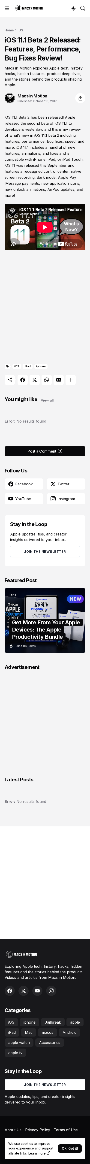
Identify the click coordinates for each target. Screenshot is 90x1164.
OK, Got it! (70, 1148)
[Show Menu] (7, 8)
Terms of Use (66, 1130)
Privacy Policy (37, 1130)
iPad (28, 366)
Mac (29, 1032)
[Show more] (71, 380)
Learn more (37, 1153)
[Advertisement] (45, 308)
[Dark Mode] (73, 8)
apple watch (19, 1042)
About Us (13, 1130)
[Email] (59, 380)
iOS (20, 30)
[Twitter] (35, 380)
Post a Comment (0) (45, 451)
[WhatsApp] (47, 380)
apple (75, 1022)
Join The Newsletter (45, 551)
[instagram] (51, 991)
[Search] (83, 8)
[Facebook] (23, 380)
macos (47, 1032)
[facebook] (10, 991)
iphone (41, 366)
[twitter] (23, 991)
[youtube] (37, 991)
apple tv (15, 1052)
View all (47, 400)
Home (9, 30)
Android (69, 1032)
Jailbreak (53, 1022)
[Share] (80, 98)
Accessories (49, 1042)
